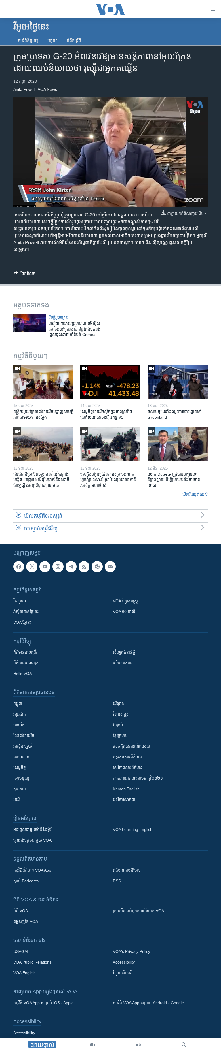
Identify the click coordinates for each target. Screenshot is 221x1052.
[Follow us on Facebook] (18, 566)
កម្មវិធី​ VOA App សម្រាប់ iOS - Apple (43, 1002)
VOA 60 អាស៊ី (124, 611)
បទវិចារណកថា (124, 799)
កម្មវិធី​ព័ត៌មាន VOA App (32, 870)
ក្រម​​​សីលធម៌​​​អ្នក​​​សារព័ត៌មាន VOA (138, 910)
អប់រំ (16, 799)
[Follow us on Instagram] (57, 566)
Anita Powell (24, 89)
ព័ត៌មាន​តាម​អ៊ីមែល (127, 870)
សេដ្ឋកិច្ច (19, 767)
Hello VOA (22, 673)
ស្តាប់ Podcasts (26, 880)
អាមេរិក (18, 725)
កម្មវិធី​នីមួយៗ (28, 40)
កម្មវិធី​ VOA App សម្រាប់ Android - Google (148, 1002)
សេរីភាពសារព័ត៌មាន (128, 767)
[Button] (24, 274)
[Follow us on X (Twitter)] (31, 566)
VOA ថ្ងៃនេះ (22, 622)
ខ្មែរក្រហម (120, 735)
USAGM (20, 951)
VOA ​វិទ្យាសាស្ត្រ (125, 601)
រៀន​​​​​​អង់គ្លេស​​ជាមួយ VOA (32, 840)
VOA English (24, 972)
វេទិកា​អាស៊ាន (123, 663)
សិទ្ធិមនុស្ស (21, 778)
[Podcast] (97, 566)
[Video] (92, 1045)
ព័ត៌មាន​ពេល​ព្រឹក (26, 652)
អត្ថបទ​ (52, 40)
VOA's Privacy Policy (131, 951)
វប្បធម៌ (118, 725)
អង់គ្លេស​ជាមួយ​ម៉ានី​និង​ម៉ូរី (32, 829)
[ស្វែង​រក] (184, 1045)
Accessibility (124, 962)
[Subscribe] (110, 566)
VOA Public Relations (32, 962)
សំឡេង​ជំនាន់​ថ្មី (124, 652)
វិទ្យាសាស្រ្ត (121, 714)
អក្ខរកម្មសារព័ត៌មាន (127, 757)
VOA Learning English (133, 829)
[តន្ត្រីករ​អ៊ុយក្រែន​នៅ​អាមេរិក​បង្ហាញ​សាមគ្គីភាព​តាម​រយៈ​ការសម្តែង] (43, 382)
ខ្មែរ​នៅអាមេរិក (23, 735)
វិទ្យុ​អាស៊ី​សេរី (122, 972)
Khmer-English (126, 789)
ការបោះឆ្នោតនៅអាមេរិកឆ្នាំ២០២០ (138, 778)
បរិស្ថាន (118, 703)
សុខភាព (19, 789)
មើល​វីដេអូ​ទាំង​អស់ (195, 494)
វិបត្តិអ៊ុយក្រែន (58, 317)
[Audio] (138, 1045)
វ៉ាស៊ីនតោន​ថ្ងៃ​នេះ (26, 611)
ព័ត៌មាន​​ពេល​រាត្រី (26, 663)
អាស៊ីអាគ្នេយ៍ (22, 746)
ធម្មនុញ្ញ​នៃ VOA (25, 921)
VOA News (47, 89)
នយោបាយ (21, 757)
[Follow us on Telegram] (71, 566)
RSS (117, 880)
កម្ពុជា (17, 703)
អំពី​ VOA (20, 910)
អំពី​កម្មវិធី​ (74, 40)
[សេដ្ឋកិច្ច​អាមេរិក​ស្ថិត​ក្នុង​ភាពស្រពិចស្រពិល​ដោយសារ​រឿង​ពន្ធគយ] (110, 382)
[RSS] (84, 566)
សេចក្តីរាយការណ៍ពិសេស (131, 746)
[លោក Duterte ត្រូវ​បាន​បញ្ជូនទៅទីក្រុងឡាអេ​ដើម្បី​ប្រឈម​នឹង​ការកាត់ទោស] (178, 444)
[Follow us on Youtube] (44, 566)
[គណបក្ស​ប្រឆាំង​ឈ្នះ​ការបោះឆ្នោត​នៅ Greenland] (178, 382)
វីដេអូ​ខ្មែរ (19, 601)
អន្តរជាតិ (19, 714)
